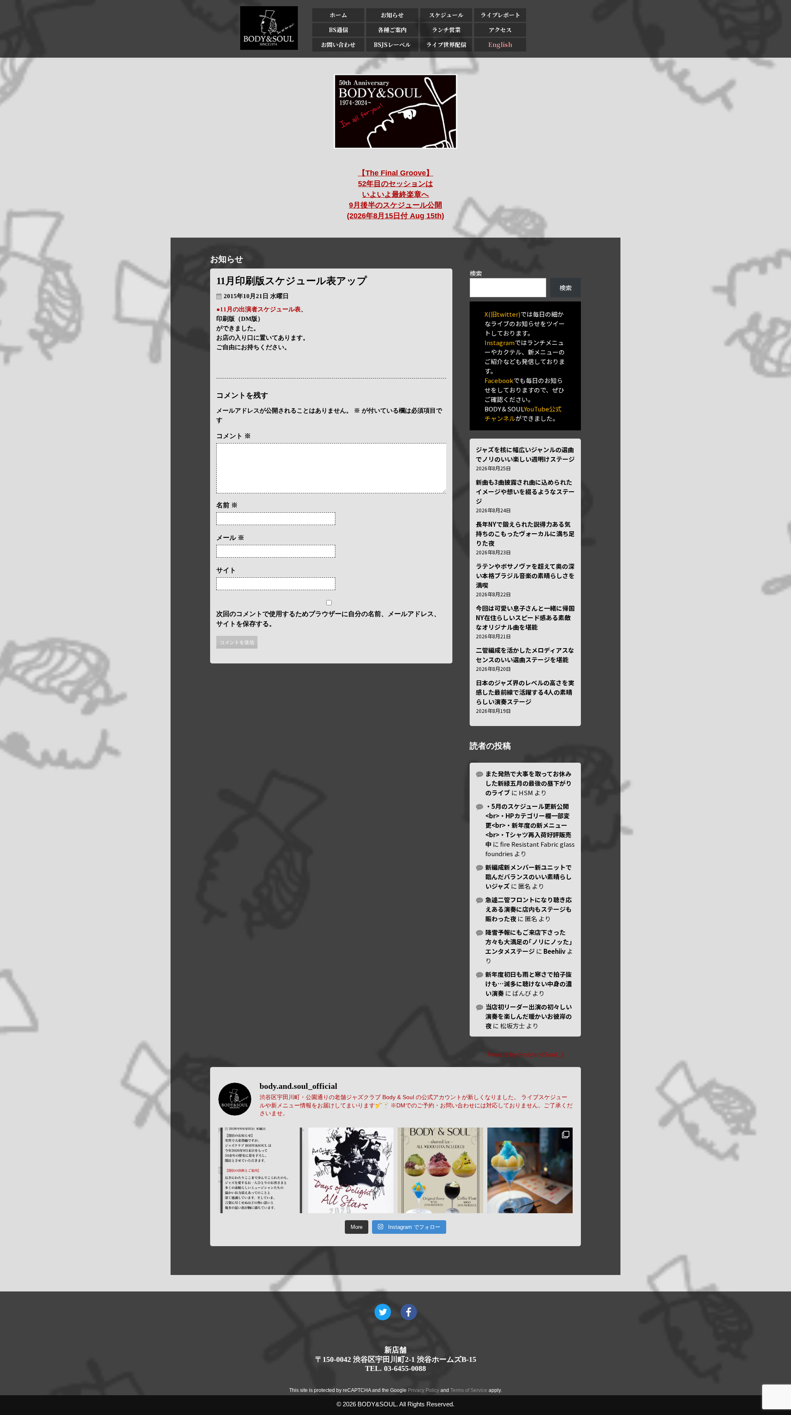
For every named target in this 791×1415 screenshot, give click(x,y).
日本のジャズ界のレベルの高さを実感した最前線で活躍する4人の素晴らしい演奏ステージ (525, 692)
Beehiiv (554, 951)
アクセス (500, 30)
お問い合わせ (338, 44)
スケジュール (446, 15)
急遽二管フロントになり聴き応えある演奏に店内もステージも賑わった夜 (528, 909)
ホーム (338, 15)
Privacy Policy (423, 1390)
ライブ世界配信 (446, 44)
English (500, 44)
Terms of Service (468, 1390)
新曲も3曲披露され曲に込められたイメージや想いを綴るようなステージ (525, 491)
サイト (226, 570)
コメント (233, 435)
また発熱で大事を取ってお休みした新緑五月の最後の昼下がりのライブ (528, 783)
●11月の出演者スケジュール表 (258, 309)
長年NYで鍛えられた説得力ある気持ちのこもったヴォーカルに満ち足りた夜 (525, 533)
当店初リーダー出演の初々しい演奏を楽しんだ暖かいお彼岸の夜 (528, 1016)
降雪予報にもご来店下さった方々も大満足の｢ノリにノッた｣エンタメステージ (528, 941)
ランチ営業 (446, 30)
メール (230, 537)
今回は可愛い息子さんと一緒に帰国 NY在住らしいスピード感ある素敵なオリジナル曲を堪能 (525, 617)
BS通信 (338, 30)
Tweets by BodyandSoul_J (525, 1054)
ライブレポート (500, 15)
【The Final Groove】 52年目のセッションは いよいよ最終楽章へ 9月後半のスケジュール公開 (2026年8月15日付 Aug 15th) (395, 194)
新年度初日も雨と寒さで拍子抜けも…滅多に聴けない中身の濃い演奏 (528, 983)
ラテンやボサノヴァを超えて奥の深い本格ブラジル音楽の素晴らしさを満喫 (525, 575)
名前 (227, 505)
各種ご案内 (392, 30)
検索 (476, 273)
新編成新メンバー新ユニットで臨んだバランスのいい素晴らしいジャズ (528, 876)
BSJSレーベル (392, 44)
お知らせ (392, 15)
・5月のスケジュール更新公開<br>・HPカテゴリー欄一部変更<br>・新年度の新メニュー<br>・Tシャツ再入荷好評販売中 (528, 825)
